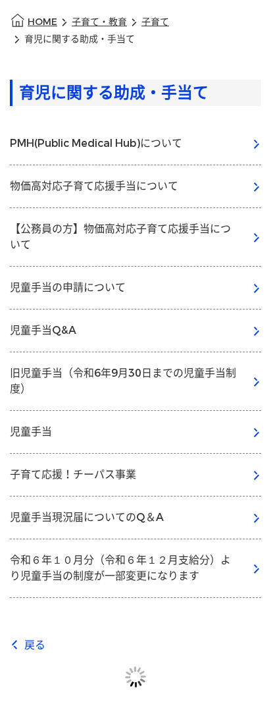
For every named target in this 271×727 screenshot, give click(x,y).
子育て (155, 22)
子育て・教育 (99, 22)
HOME (42, 22)
